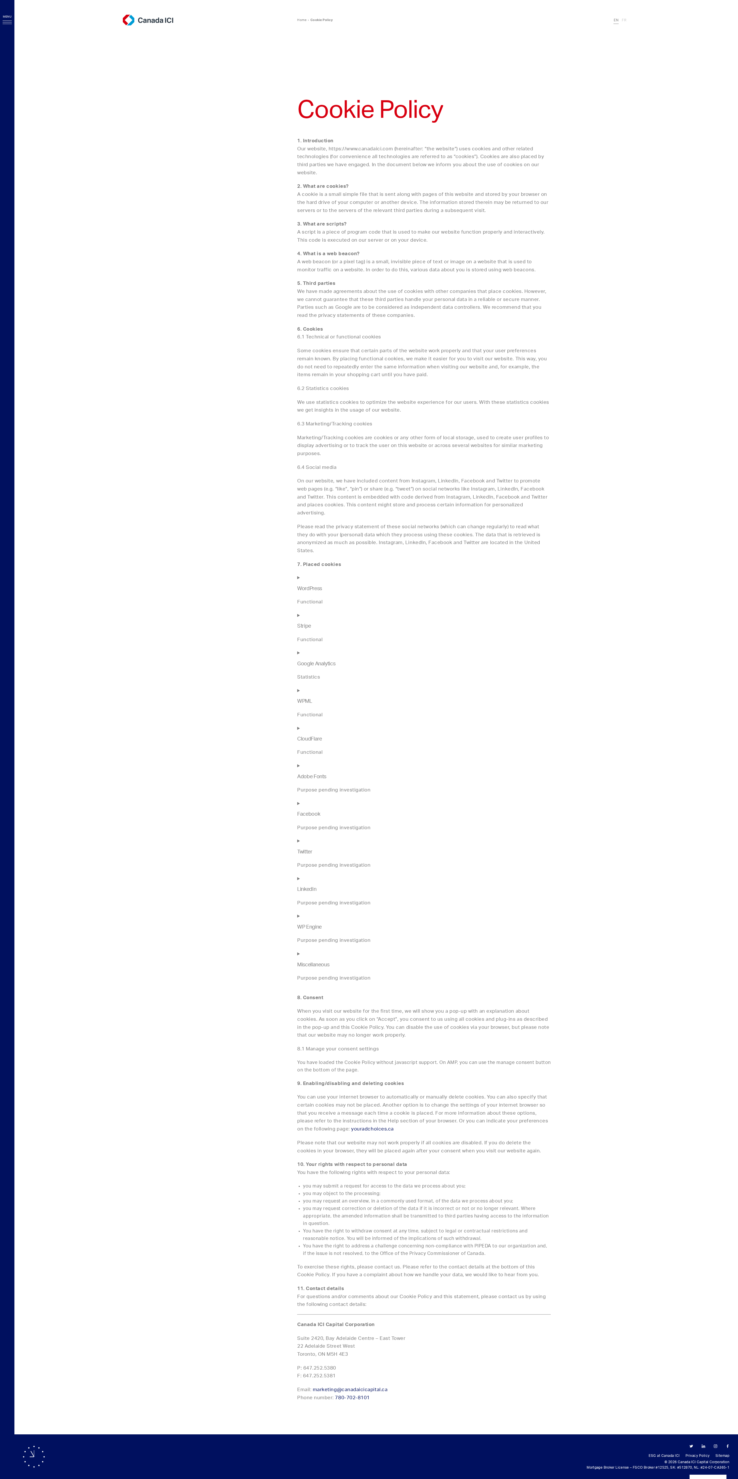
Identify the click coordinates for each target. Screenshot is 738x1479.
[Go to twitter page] (691, 1447)
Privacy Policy (698, 1455)
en (616, 20)
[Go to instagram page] (715, 1447)
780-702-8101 (352, 1397)
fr (624, 20)
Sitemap (723, 1455)
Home (301, 20)
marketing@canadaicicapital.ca (350, 1389)
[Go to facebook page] (728, 1447)
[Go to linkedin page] (703, 1447)
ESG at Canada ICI (664, 1455)
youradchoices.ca (372, 1128)
